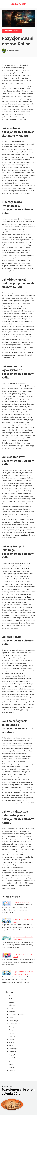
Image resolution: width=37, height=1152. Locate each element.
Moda (11, 1018)
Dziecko (11, 1002)
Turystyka (12, 1055)
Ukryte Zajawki (14, 1058)
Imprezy (12, 1011)
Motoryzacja (13, 1021)
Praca (11, 1030)
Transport (12, 1052)
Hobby (11, 1008)
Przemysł (12, 1036)
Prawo (11, 1033)
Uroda (11, 1061)
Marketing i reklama (11, 30)
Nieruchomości (14, 1024)
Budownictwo (14, 999)
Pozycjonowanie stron (21, 902)
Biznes (11, 996)
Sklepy (11, 1042)
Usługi (11, 1064)
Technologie (13, 1049)
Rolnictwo (12, 1039)
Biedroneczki (18, 4)
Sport (11, 1045)
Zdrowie (12, 1070)
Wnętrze (12, 1067)
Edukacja (12, 1005)
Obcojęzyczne (14, 1027)
